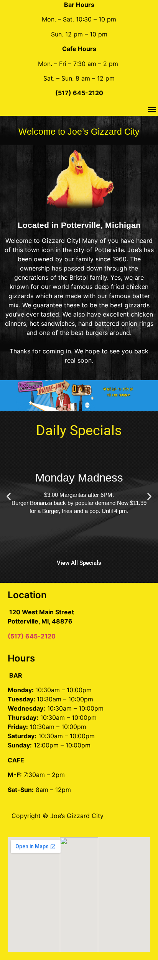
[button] (151, 109)
